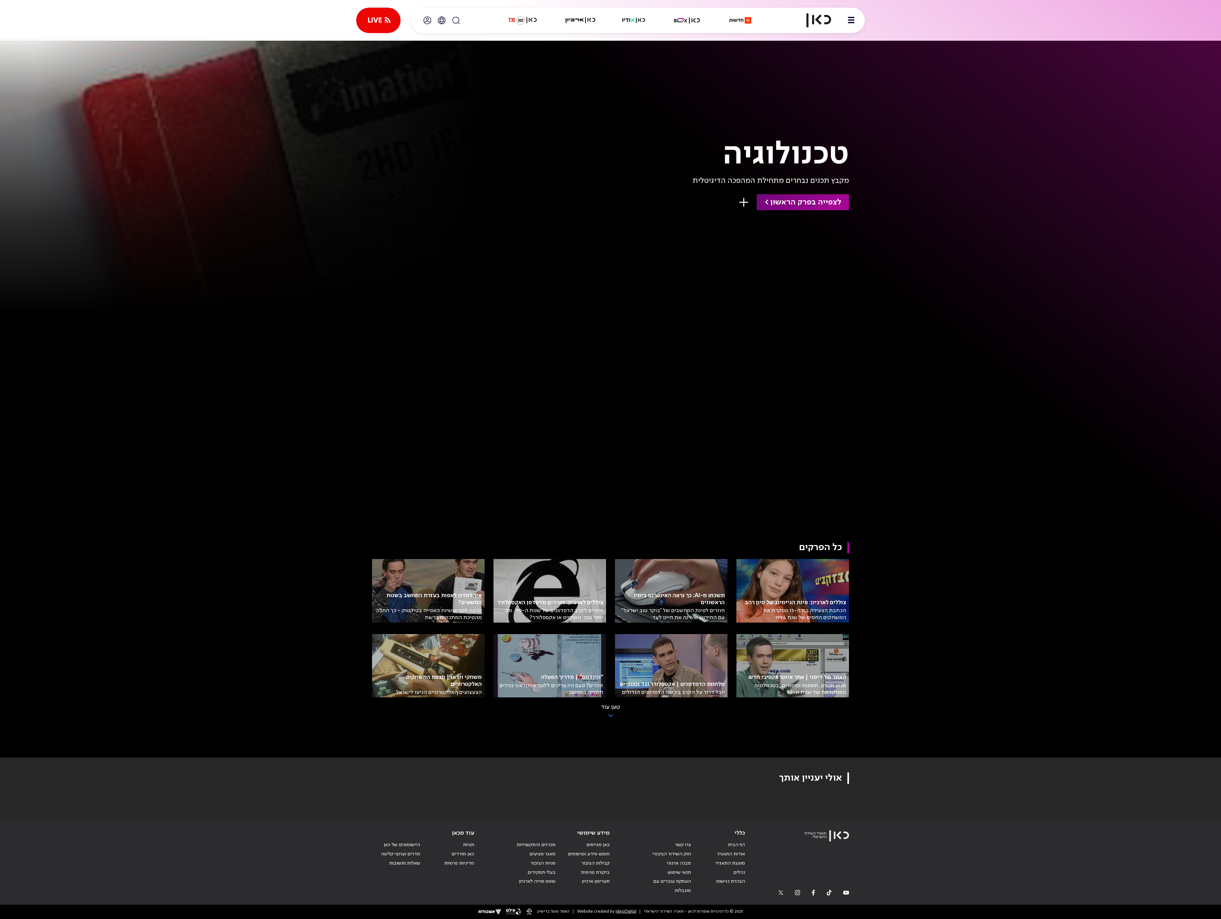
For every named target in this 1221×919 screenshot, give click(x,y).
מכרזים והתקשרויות (536, 844)
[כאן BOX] (687, 20)
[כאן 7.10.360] (522, 20)
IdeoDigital (626, 911)
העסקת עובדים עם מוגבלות (672, 886)
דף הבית (736, 844)
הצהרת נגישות (730, 881)
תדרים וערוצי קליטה (400, 854)
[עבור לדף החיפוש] (456, 20)
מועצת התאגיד (730, 863)
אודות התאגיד (731, 854)
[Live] (378, 20)
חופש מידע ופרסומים (589, 854)
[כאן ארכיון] (580, 20)
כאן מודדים (463, 854)
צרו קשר (683, 844)
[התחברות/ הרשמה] (427, 20)
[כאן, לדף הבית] (813, 20)
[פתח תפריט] (851, 20)
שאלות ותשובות (404, 863)
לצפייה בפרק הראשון (805, 202)
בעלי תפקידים (541, 872)
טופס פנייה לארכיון (537, 881)
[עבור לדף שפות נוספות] (441, 20)
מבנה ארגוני (679, 863)
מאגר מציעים (542, 854)
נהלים (739, 872)
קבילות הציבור (596, 863)
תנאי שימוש (679, 872)
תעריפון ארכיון (596, 881)
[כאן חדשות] (740, 20)
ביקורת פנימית (595, 872)
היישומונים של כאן (402, 844)
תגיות (468, 844)
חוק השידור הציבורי (671, 854)
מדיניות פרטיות (459, 863)
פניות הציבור (543, 863)
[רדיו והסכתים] (633, 20)
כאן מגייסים (598, 844)
